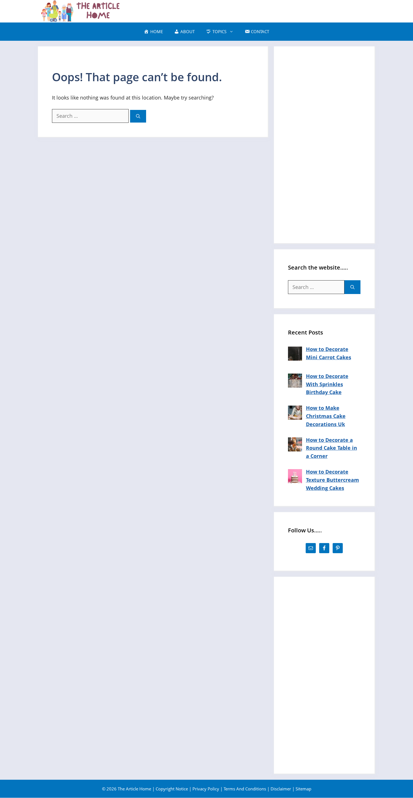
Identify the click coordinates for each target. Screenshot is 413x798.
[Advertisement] (324, 144)
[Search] (138, 116)
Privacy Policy (205, 789)
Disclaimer (281, 789)
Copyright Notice (172, 789)
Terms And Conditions (245, 789)
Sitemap (303, 789)
